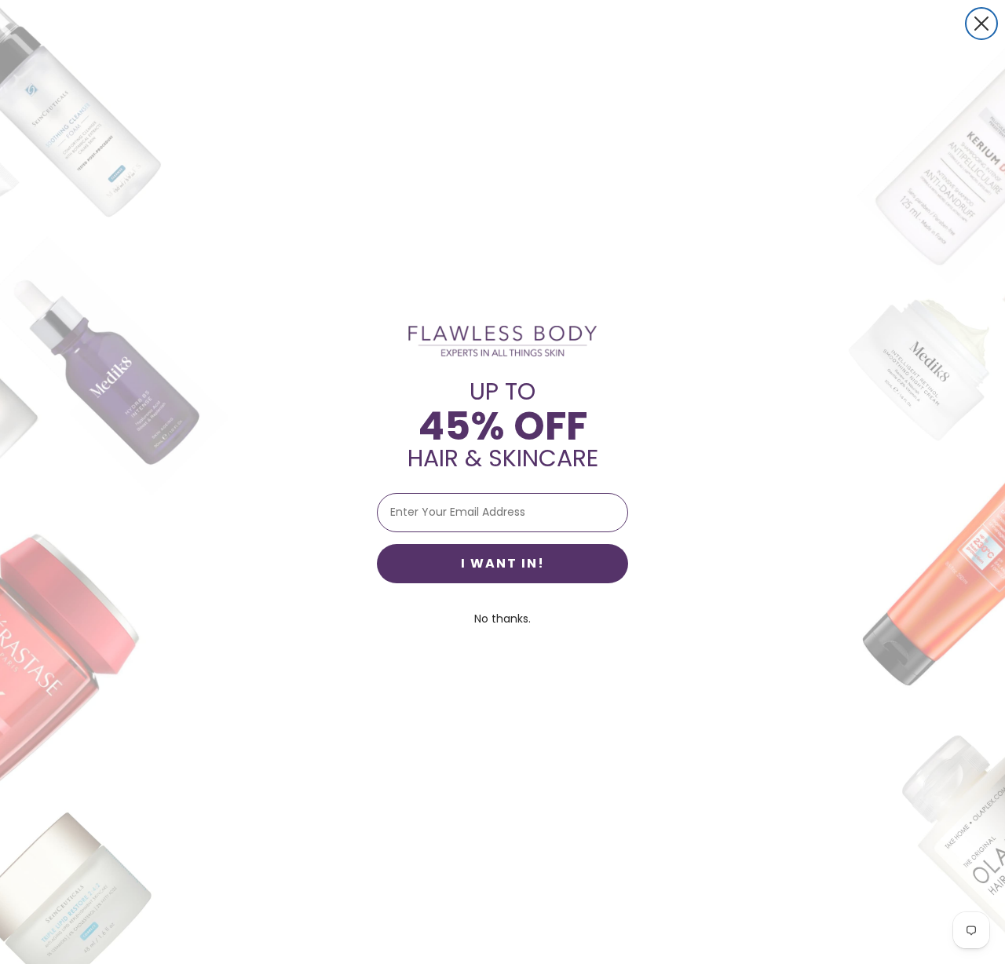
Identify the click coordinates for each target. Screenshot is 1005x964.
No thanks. (502, 618)
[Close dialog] (981, 23)
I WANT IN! (503, 563)
